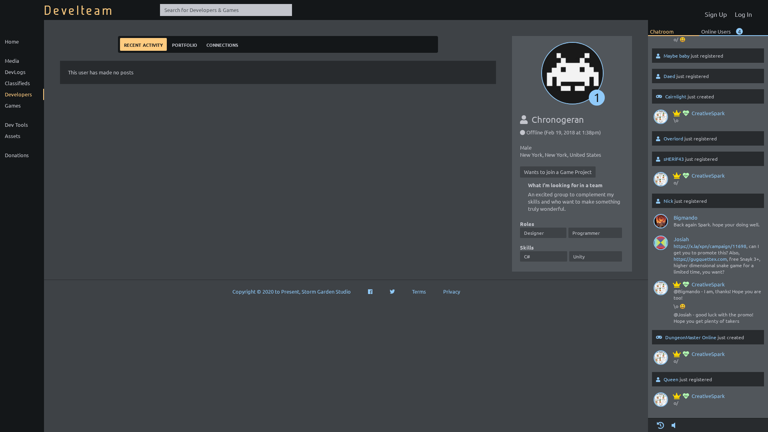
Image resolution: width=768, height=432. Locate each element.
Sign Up (716, 14)
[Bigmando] (661, 223)
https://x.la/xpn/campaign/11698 (710, 246)
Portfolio (184, 44)
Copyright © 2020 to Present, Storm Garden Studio (291, 291)
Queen (671, 379)
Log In (743, 14)
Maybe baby (677, 55)
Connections (222, 44)
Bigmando (686, 217)
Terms (419, 291)
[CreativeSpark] (661, 118)
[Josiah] (661, 244)
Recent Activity (143, 44)
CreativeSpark (708, 113)
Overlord (673, 138)
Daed (669, 76)
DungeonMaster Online (690, 337)
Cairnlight (675, 96)
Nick (668, 201)
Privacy (451, 291)
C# (527, 256)
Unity (579, 256)
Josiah (681, 239)
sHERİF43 (674, 159)
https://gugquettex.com (700, 259)
